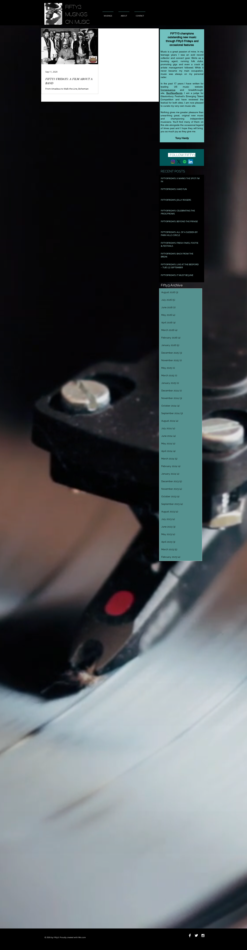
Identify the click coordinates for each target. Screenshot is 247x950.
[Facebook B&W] (190, 935)
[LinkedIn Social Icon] (190, 161)
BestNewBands (174, 93)
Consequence (168, 90)
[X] (178, 161)
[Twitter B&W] (196, 935)
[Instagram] (172, 161)
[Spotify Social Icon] (184, 161)
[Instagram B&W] (203, 935)
